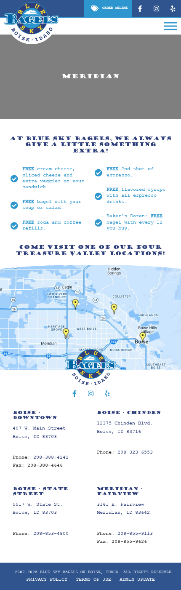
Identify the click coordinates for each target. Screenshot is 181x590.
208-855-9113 (135, 533)
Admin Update (137, 579)
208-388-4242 (51, 457)
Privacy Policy (46, 579)
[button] (108, 8)
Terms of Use (93, 579)
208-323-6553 (135, 452)
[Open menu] (170, 25)
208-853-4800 (51, 533)
